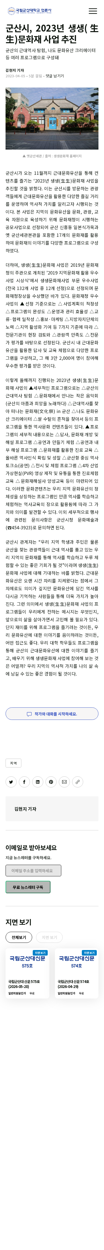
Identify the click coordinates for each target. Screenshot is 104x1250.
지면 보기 (49, 937)
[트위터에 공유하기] (11, 781)
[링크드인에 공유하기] (37, 781)
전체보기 (19, 937)
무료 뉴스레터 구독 (28, 887)
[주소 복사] (77, 781)
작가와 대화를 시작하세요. (55, 714)
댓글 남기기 (55, 75)
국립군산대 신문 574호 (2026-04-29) (73, 984)
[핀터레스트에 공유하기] (51, 781)
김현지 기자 (25, 808)
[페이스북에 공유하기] (24, 781)
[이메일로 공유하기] (64, 781)
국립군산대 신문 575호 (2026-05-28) (24, 984)
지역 (13, 763)
